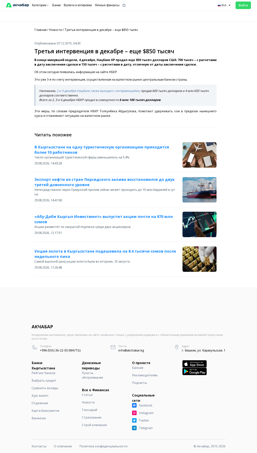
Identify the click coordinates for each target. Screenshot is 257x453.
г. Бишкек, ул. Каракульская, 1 (203, 350)
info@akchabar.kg (131, 350)
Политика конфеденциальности (103, 446)
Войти (243, 5)
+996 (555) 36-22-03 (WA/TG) (60, 350)
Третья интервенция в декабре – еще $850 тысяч (101, 30)
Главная (40, 30)
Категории (39, 5)
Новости (55, 30)
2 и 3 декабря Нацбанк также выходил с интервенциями (98, 91)
